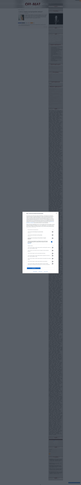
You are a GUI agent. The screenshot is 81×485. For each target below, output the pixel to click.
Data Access (40, 271)
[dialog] (40, 242)
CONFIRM (33, 268)
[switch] (52, 231)
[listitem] (40, 229)
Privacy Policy (46, 271)
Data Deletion (35, 271)
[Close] (57, 213)
